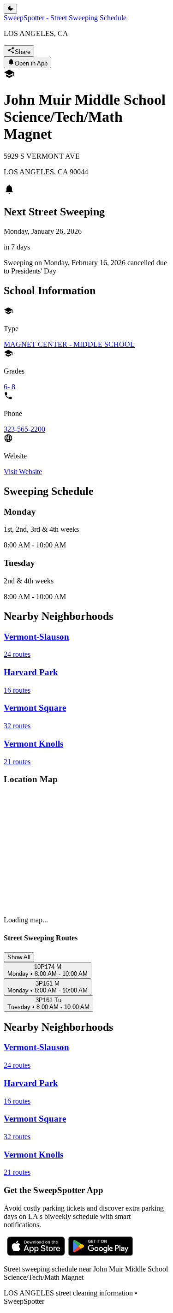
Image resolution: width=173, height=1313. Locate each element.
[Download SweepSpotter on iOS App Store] (36, 1253)
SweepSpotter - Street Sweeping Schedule (65, 18)
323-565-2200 (24, 429)
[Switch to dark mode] (10, 9)
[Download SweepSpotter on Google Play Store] (100, 1253)
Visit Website (23, 471)
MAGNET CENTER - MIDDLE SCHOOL (69, 344)
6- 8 (9, 387)
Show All (18, 957)
